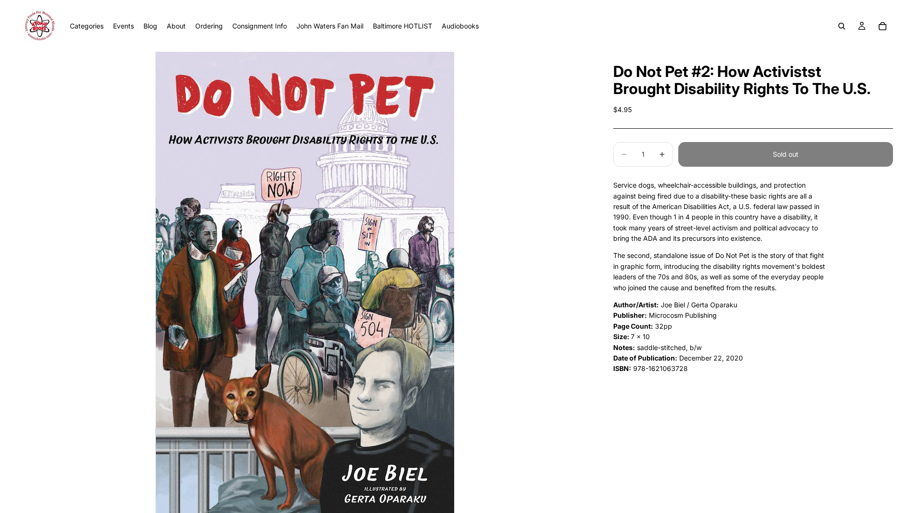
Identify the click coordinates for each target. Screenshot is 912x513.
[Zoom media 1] (304, 282)
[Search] (841, 26)
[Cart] (882, 26)
